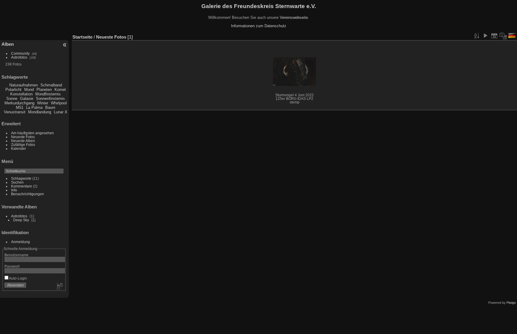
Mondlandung (39, 112)
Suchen (17, 182)
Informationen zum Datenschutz (258, 26)
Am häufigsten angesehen (32, 133)
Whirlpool (59, 103)
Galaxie (26, 98)
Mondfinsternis (48, 94)
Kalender (18, 148)
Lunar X (60, 112)
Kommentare (21, 186)
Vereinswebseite (294, 17)
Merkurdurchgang (19, 103)
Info (14, 190)
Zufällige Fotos (23, 145)
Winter (42, 103)
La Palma (34, 107)
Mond (29, 89)
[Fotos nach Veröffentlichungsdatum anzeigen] (494, 35)
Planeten (44, 89)
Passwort (11, 266)
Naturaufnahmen (23, 85)
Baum (50, 107)
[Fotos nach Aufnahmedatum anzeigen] (503, 35)
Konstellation (21, 94)
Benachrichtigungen (27, 194)
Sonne (11, 98)
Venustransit (14, 112)
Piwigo (511, 302)
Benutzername (16, 255)
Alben (7, 44)
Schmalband (51, 85)
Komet (60, 89)
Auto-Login (17, 278)
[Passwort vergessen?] (59, 286)
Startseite (82, 36)
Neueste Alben (23, 141)
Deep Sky (21, 220)
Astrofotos (19, 57)
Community (20, 53)
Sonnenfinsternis (50, 98)
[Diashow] (485, 35)
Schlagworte (21, 178)
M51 (19, 107)
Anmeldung (20, 242)
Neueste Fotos (23, 137)
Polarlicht (13, 89)
